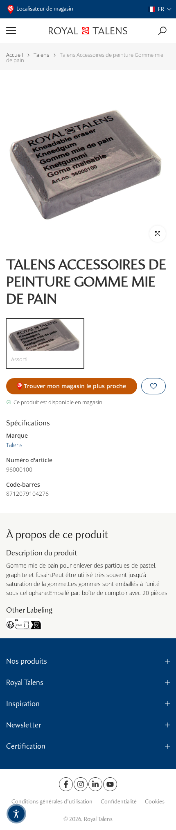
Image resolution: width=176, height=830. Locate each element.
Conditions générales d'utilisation (52, 801)
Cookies (155, 801)
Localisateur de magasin (44, 8)
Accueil (14, 55)
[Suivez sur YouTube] (110, 784)
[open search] (162, 31)
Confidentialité (119, 801)
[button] (160, 9)
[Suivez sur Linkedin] (95, 784)
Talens (41, 55)
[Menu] (24, 31)
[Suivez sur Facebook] (66, 784)
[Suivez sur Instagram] (81, 784)
